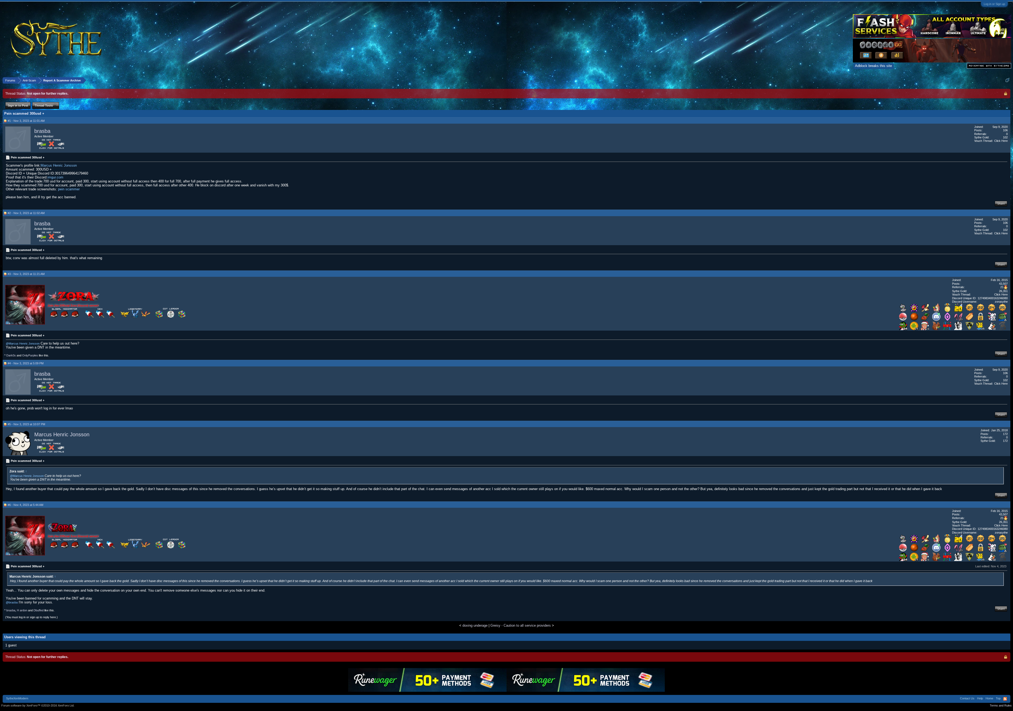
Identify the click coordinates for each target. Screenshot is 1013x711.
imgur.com (55, 177)
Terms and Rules (1001, 705)
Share (1001, 203)
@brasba (12, 602)
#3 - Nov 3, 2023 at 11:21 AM (26, 273)
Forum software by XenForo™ (37, 705)
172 (1005, 434)
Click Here (1001, 140)
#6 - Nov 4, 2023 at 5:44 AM (25, 504)
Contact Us (967, 698)
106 (1005, 130)
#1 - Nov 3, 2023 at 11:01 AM (26, 120)
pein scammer (69, 189)
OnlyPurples (30, 355)
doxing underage (475, 625)
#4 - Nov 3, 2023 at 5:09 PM (26, 363)
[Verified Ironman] (1002, 329)
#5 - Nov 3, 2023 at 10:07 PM (26, 424)
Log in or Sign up (994, 4)
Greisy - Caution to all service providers (520, 625)
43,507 (1003, 283)
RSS (1005, 699)
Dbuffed (39, 610)
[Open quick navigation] (1007, 80)
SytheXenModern (17, 698)
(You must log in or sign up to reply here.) (31, 617)
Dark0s (11, 355)
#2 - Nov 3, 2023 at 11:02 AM (26, 213)
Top (998, 698)
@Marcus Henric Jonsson (23, 343)
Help (980, 698)
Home (989, 698)
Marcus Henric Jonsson (59, 165)
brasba (42, 131)
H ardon (22, 610)
